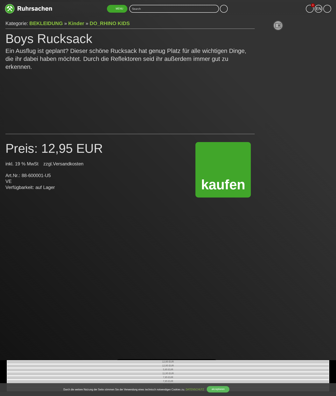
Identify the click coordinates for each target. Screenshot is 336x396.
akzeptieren (218, 389)
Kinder (76, 23)
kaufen (223, 184)
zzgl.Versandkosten (63, 163)
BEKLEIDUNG (46, 23)
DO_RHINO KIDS (110, 23)
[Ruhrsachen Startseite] (28, 5)
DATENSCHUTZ (195, 389)
